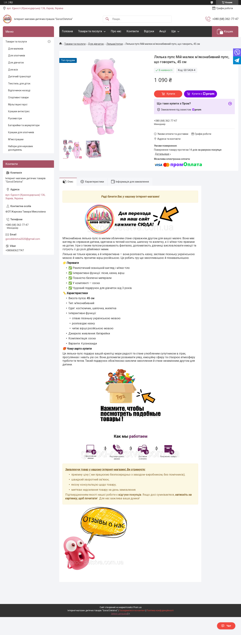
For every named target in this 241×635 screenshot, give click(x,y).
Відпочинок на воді (19, 90)
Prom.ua (137, 607)
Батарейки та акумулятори (24, 125)
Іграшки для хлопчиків (21, 132)
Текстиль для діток (19, 83)
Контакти (132, 31)
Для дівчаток (96, 43)
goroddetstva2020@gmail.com (22, 239)
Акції (162, 31)
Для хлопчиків (16, 55)
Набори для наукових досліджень (20, 148)
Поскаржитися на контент (132, 610)
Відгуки (149, 31)
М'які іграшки (15, 139)
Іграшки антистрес (19, 111)
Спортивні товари (18, 97)
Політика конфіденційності (160, 610)
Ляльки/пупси (114, 43)
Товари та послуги (90, 31)
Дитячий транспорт (19, 76)
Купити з (197, 93)
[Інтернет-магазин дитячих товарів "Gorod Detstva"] (7, 19)
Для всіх (13, 69)
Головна (67, 31)
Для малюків (15, 48)
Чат (229, 625)
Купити (171, 93)
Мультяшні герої (17, 104)
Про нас (116, 31)
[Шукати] (107, 19)
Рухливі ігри (15, 118)
